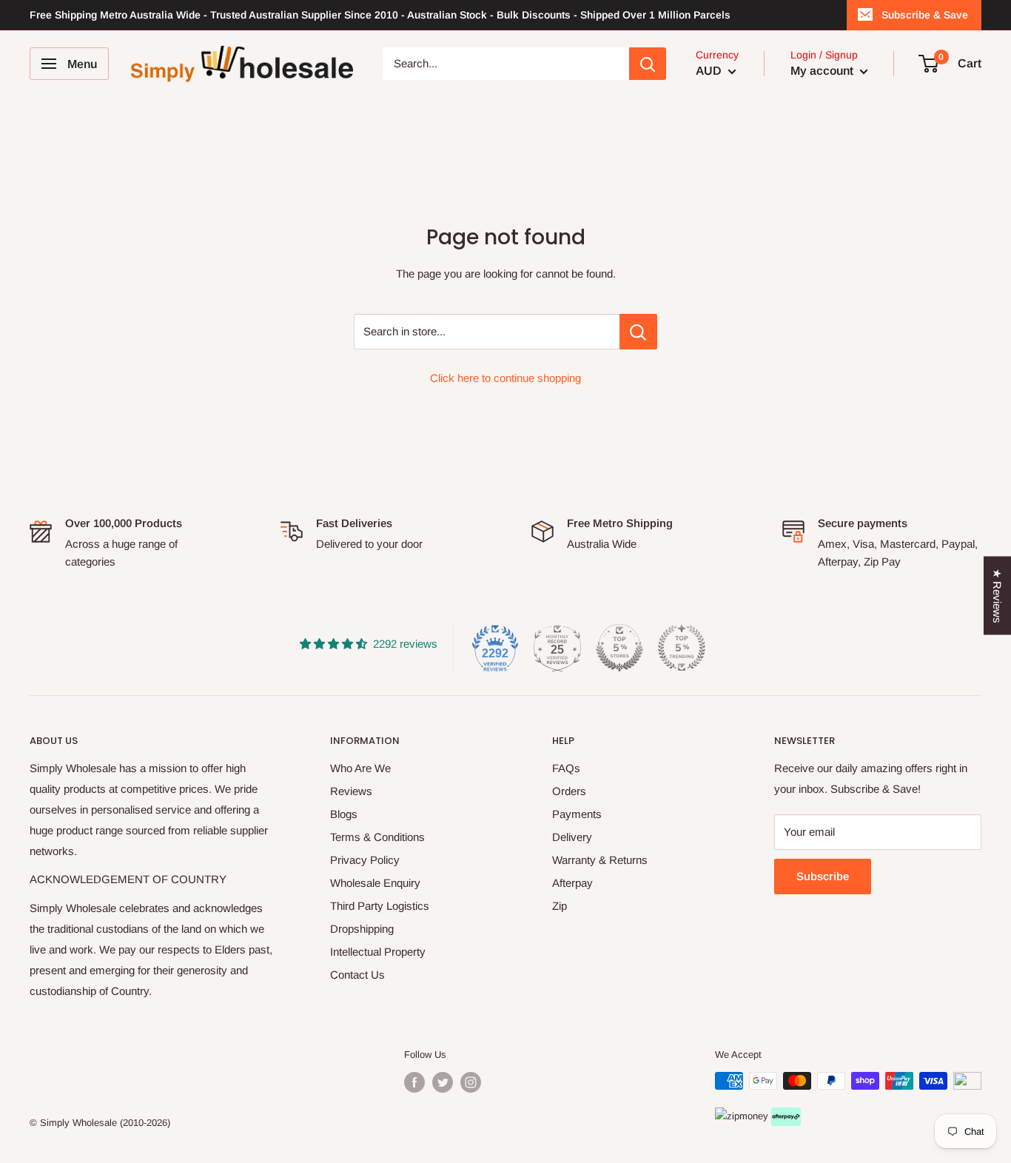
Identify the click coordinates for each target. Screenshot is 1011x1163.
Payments (577, 814)
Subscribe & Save (924, 15)
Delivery (572, 837)
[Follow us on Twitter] (442, 1082)
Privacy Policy (365, 860)
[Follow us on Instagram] (470, 1082)
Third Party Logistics (379, 905)
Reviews (351, 791)
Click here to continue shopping (505, 378)
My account (823, 70)
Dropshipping (362, 928)
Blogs (343, 814)
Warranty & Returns (600, 860)
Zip (559, 905)
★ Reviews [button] (997, 595)
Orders (569, 791)
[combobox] (506, 63)
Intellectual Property (378, 951)
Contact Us (357, 974)
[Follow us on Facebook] (414, 1082)
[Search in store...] (638, 331)
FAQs (566, 768)
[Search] (647, 63)
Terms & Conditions (377, 837)
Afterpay (572, 883)
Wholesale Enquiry (375, 883)
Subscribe (822, 876)
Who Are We (360, 768)
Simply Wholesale (78, 1122)
